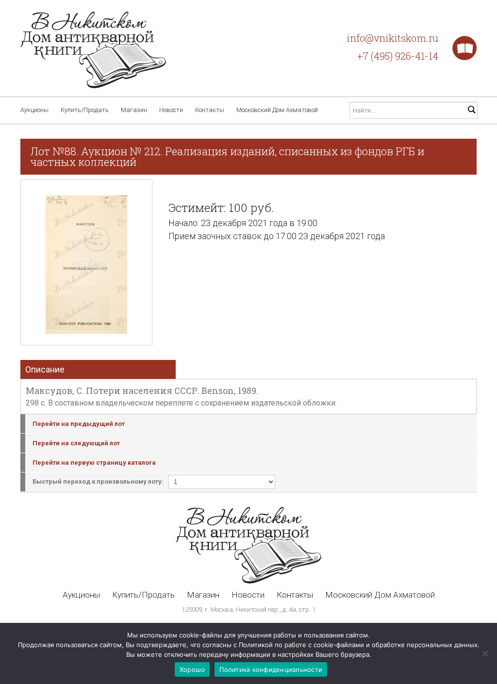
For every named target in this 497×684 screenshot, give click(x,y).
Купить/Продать (85, 110)
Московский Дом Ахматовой (277, 110)
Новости (171, 110)
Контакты (209, 110)
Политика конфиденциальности (270, 669)
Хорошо (192, 669)
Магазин (134, 110)
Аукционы (34, 110)
